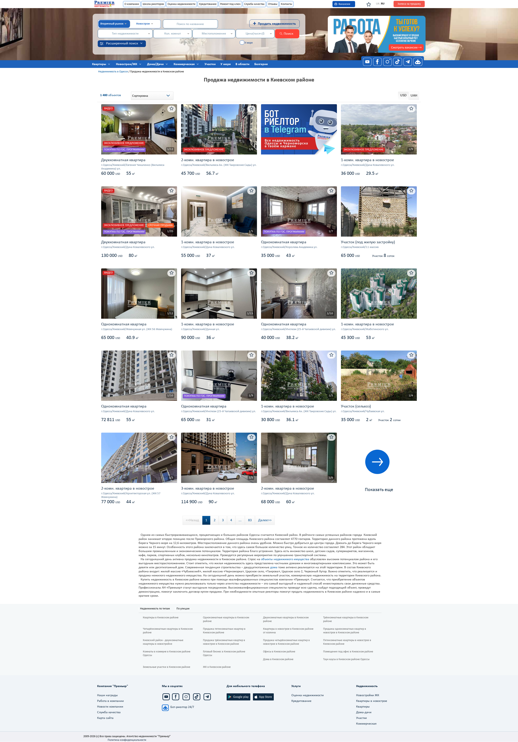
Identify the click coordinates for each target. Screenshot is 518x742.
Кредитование (208, 4)
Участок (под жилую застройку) (368, 242)
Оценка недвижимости (181, 4)
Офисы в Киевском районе (279, 651)
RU (382, 3)
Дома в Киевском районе (278, 659)
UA (377, 3)
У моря (249, 42)
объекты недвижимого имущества (285, 559)
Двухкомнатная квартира (123, 160)
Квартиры (363, 706)
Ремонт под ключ (230, 4)
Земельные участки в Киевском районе (166, 667)
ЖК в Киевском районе (217, 667)
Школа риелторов (153, 4)
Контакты (286, 4)
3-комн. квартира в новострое (207, 489)
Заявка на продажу (409, 3)
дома (273, 567)
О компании (131, 4)
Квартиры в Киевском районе (160, 617)
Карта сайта (105, 718)
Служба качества (254, 4)
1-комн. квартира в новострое (367, 160)
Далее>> (265, 520)
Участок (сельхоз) (356, 406)
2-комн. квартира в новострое (207, 160)
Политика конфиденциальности (127, 740)
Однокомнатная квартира (283, 242)
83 (250, 520)
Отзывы (272, 4)
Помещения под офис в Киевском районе (348, 651)
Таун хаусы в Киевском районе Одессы (346, 659)
